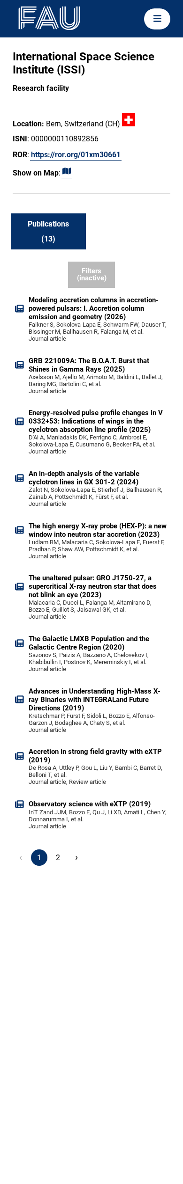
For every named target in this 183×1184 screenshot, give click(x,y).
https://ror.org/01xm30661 (76, 154)
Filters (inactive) (92, 274)
